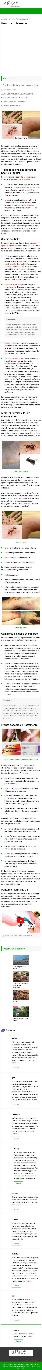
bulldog (7, 343)
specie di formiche (23, 179)
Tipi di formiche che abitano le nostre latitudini (19, 85)
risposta (16, 1067)
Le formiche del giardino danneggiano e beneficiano (20, 985)
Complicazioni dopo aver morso (14, 98)
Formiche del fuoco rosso (14, 358)
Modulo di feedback (33, 1360)
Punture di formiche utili (11, 106)
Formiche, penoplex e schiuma (19, 967)
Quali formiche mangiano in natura (21, 1019)
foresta (7, 200)
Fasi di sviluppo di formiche (18, 1003)
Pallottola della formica (13, 284)
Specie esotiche (8, 89)
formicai (30, 205)
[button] (3, 125)
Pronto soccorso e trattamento (13, 102)
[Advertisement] (21, 47)
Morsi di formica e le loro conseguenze (17, 93)
